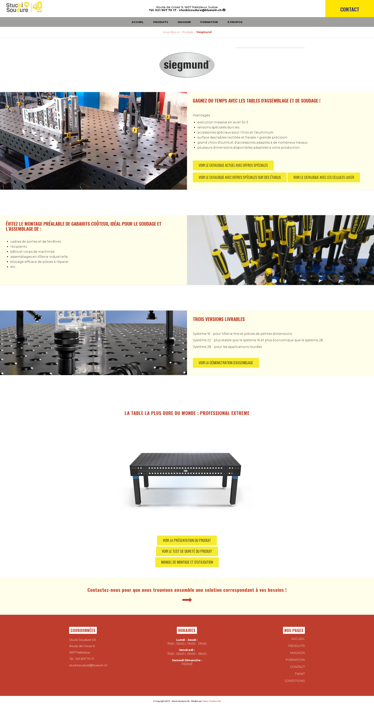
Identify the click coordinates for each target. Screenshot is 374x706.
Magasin (297, 653)
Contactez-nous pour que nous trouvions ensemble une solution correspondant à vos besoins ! (187, 589)
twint (300, 674)
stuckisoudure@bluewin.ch (200, 10)
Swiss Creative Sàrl (212, 700)
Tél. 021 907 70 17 (162, 10)
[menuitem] (349, 16)
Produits (296, 646)
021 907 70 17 (84, 659)
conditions (295, 681)
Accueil (298, 639)
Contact (349, 9)
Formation (295, 660)
